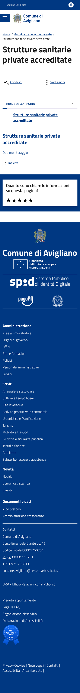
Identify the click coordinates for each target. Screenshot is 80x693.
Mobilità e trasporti (16, 432)
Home (6, 34)
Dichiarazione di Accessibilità (23, 620)
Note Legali (36, 665)
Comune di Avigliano (40, 253)
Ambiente (9, 452)
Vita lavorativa (13, 404)
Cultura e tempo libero (18, 398)
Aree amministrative (17, 333)
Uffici (6, 346)
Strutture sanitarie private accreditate (31, 139)
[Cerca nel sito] (67, 18)
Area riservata (32, 670)
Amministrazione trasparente (33, 34)
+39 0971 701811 (16, 563)
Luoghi (7, 374)
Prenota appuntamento (19, 600)
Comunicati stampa (16, 483)
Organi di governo (15, 339)
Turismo (8, 425)
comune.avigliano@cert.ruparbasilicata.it (31, 570)
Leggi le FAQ (11, 607)
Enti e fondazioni (14, 353)
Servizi (7, 384)
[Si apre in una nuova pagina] (11, 635)
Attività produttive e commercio (25, 411)
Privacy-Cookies (14, 665)
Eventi (7, 490)
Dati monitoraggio (15, 152)
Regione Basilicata (16, 5)
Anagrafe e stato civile (18, 391)
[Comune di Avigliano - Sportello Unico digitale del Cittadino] (40, 235)
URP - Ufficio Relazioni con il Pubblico (29, 584)
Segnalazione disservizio (20, 613)
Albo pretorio (12, 509)
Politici (7, 360)
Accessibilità (11, 670)
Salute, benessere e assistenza (24, 459)
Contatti (9, 529)
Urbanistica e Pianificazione (22, 418)
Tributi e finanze (14, 445)
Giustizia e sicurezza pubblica (23, 438)
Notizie (7, 476)
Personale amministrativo (21, 367)
